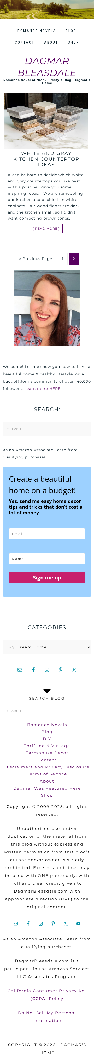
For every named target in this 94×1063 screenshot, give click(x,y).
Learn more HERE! (43, 388)
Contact (47, 759)
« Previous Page (35, 258)
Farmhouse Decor (47, 752)
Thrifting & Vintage (47, 745)
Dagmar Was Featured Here (47, 788)
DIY (47, 738)
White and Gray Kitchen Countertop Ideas (46, 159)
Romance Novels (47, 724)
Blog (47, 731)
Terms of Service (47, 774)
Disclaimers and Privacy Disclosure (47, 767)
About (47, 781)
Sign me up (47, 577)
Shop (47, 795)
